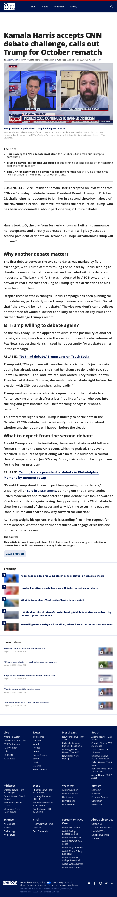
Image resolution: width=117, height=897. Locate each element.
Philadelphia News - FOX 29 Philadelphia (72, 744)
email (112, 883)
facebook (94, 883)
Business (95, 793)
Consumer (96, 800)
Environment (68, 800)
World (36, 744)
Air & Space (9, 823)
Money (96, 785)
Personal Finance (99, 797)
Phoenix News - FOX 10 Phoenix (43, 791)
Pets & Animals (40, 831)
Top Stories (38, 736)
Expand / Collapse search (111, 6)
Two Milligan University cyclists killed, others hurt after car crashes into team (67, 624)
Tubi (6, 751)
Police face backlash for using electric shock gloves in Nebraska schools (62, 575)
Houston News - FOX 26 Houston (101, 770)
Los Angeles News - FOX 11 (43, 797)
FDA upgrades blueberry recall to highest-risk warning (30, 662)
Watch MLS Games (71, 867)
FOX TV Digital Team (31, 60)
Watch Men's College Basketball (72, 852)
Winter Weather (70, 789)
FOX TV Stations (12, 744)
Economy (96, 789)
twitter (106, 883)
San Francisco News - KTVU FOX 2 (43, 804)
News (37, 732)
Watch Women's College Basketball (71, 859)
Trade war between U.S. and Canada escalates (26, 702)
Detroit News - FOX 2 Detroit (14, 797)
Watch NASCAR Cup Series (72, 842)
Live (6, 732)
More (73, 6)
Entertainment (40, 769)
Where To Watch (12, 736)
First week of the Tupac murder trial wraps (24, 648)
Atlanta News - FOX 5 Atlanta (102, 738)
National (37, 740)
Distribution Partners (101, 827)
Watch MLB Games (71, 837)
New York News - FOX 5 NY (73, 738)
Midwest (9, 785)
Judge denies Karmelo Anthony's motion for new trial (29, 675)
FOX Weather (10, 747)
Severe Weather (70, 793)
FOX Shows (9, 758)
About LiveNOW (102, 819)
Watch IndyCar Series (72, 847)
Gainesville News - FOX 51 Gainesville (100, 757)
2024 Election (48, 60)
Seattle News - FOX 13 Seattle (42, 810)
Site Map (95, 838)
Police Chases (40, 755)
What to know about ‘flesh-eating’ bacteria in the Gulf (52, 600)
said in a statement (41, 491)
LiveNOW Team (99, 831)
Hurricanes (67, 797)
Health (36, 762)
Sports (36, 758)
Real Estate (97, 804)
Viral (36, 819)
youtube (89, 883)
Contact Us (96, 823)
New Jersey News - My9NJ (71, 757)
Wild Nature (9, 834)
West (36, 785)
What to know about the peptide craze (22, 689)
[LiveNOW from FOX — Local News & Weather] (14, 6)
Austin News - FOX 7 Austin (101, 776)
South (95, 732)
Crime (36, 751)
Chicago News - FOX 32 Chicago (14, 791)
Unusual (37, 827)
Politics (36, 747)
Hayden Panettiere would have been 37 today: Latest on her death (59, 588)
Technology (9, 831)
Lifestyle (37, 765)
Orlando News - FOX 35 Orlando (101, 744)
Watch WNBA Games (72, 863)
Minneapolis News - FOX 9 (13, 804)
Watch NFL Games (71, 827)
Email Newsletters (100, 834)
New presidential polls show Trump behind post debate (34, 128)
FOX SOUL (9, 755)
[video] (105, 651)
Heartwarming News (43, 823)
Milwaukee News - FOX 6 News (13, 810)
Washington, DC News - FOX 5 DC (70, 751)
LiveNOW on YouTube (15, 740)
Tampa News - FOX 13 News (101, 751)
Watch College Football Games (70, 832)
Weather (68, 785)
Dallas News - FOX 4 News (101, 763)
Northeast (69, 732)
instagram (100, 883)
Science (9, 819)
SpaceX (7, 827)
